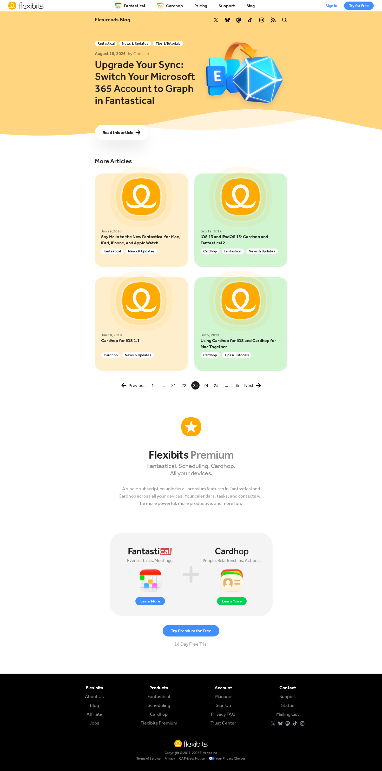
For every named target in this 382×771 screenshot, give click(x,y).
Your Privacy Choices (230, 758)
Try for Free (359, 5)
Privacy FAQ (223, 714)
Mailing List (287, 714)
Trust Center (223, 723)
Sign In (331, 5)
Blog (250, 5)
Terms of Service (148, 758)
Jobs (94, 723)
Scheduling (159, 705)
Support (227, 5)
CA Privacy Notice (192, 758)
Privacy (169, 758)
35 (237, 385)
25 (216, 385)
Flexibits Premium (159, 723)
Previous (137, 385)
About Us (94, 696)
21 (173, 385)
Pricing (200, 5)
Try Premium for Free (191, 630)
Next (249, 385)
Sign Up (223, 705)
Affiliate (94, 714)
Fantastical (134, 5)
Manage (223, 696)
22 (184, 385)
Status (287, 705)
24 (205, 385)
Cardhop (174, 5)
